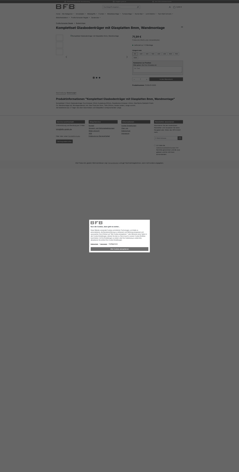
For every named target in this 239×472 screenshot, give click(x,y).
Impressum (103, 244)
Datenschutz (94, 244)
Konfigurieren (113, 244)
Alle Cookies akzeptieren (119, 249)
